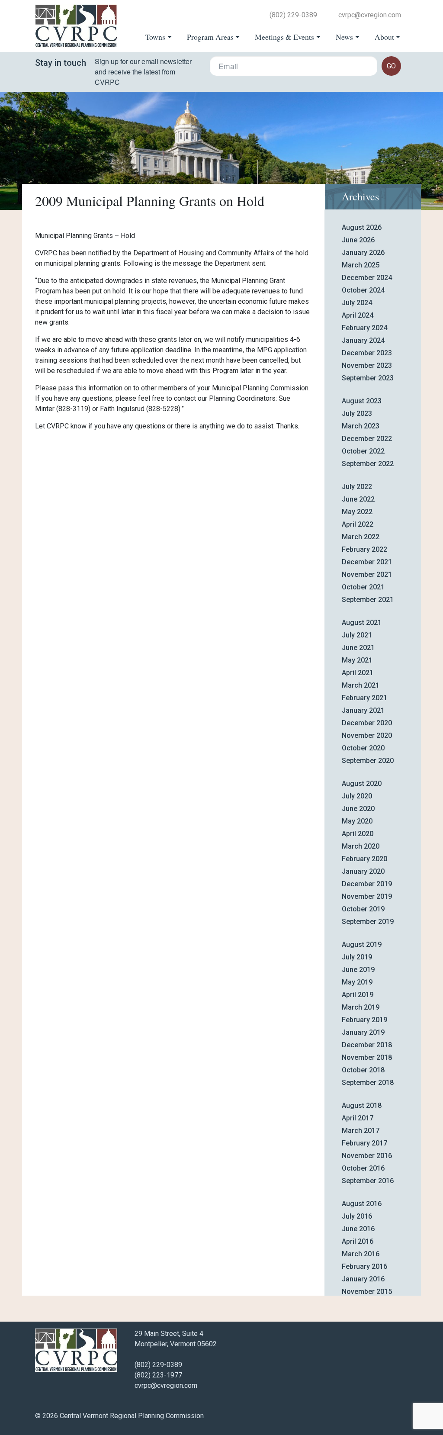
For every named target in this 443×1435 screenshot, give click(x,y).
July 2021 (357, 635)
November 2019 (367, 896)
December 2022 (367, 438)
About (384, 36)
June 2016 (358, 1229)
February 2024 (364, 328)
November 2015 (367, 1291)
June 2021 (358, 647)
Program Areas (210, 36)
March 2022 (360, 537)
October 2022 (363, 451)
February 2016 (364, 1266)
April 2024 (357, 315)
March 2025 (360, 265)
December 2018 (367, 1045)
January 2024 (363, 340)
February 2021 (364, 698)
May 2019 (357, 982)
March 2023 (360, 426)
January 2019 (363, 1032)
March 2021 (360, 685)
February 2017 (364, 1143)
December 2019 (367, 884)
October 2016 (363, 1168)
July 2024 (357, 303)
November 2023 (367, 365)
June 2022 (358, 499)
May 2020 (357, 821)
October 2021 (363, 587)
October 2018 (363, 1070)
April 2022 (357, 524)
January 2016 (363, 1279)
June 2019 (358, 969)
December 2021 (367, 562)
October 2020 (363, 748)
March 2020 (360, 846)
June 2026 (358, 240)
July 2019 (357, 957)
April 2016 (357, 1241)
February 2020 (364, 859)
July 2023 (357, 413)
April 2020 (357, 834)
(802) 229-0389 (293, 15)
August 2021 (362, 622)
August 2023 (362, 401)
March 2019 (360, 1007)
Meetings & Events (284, 36)
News (344, 36)
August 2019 (362, 944)
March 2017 (360, 1130)
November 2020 (367, 735)
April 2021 (357, 673)
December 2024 (367, 277)
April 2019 (357, 995)
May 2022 (357, 512)
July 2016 (357, 1216)
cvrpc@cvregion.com (369, 15)
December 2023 (367, 353)
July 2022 (357, 487)
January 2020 (363, 871)
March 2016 (360, 1254)
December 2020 (367, 723)
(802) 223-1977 (158, 1375)
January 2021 (363, 710)
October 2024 (363, 290)
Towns (155, 36)
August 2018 (362, 1105)
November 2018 (367, 1057)
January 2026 (363, 252)
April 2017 (357, 1118)
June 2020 (358, 808)
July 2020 (357, 796)
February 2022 (364, 549)
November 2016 (367, 1156)
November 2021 (367, 574)
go (391, 66)
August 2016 (362, 1204)
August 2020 (362, 783)
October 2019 (363, 909)
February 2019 (364, 1020)
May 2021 (357, 660)
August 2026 (362, 227)
